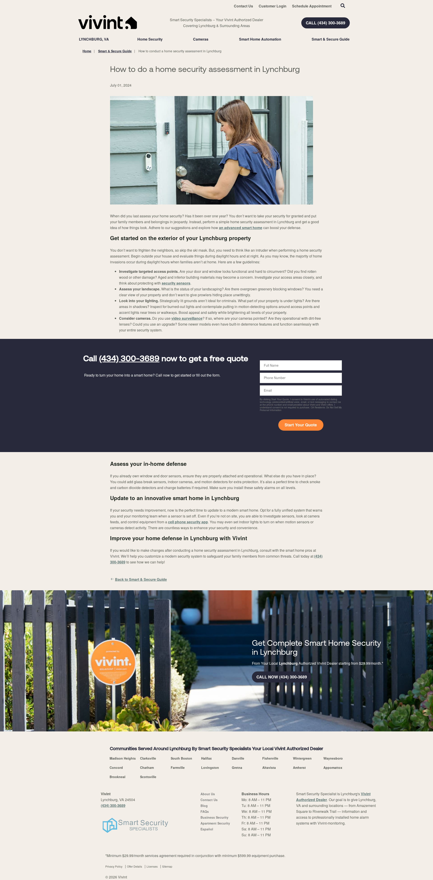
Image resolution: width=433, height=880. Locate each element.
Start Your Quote (301, 425)
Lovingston (210, 767)
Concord (116, 767)
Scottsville (148, 776)
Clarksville (148, 758)
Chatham (147, 767)
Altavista (269, 767)
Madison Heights (123, 758)
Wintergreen (302, 758)
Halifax (206, 758)
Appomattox (332, 767)
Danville (238, 758)
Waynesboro (333, 758)
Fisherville (270, 758)
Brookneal (117, 776)
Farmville (178, 767)
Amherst (299, 767)
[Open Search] (343, 5)
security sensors (176, 283)
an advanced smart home (240, 227)
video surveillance (187, 318)
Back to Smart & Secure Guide (141, 579)
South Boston (181, 758)
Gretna (237, 767)
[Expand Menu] (165, 39)
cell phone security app (188, 521)
